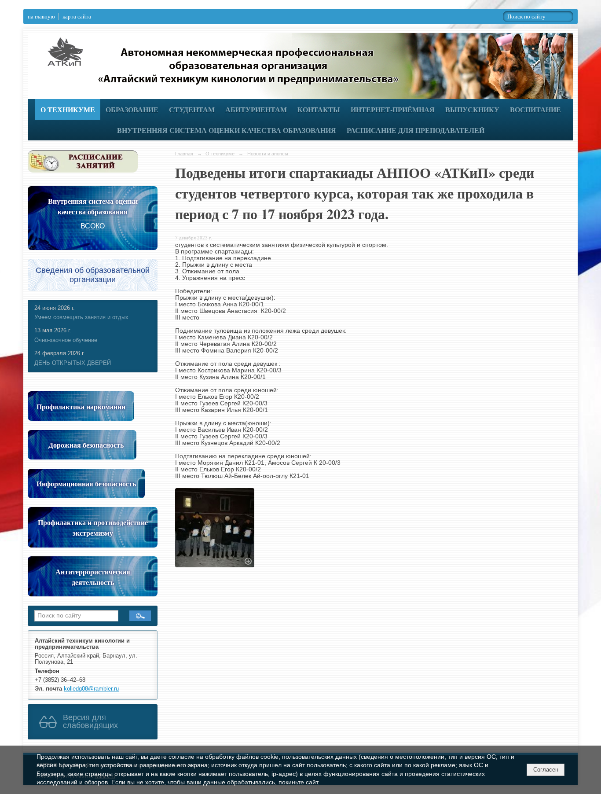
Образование (132, 109)
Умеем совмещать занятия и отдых (81, 317)
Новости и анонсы (267, 153)
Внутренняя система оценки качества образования (226, 130)
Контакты (318, 109)
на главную (41, 16)
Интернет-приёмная (393, 109)
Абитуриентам (256, 109)
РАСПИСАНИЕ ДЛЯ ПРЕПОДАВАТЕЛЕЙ (415, 130)
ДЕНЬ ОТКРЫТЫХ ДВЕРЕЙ (72, 363)
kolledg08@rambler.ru (91, 689)
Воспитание (535, 109)
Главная (184, 153)
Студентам (192, 109)
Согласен (545, 769)
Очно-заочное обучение (65, 340)
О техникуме (67, 109)
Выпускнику (472, 109)
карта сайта (76, 16)
